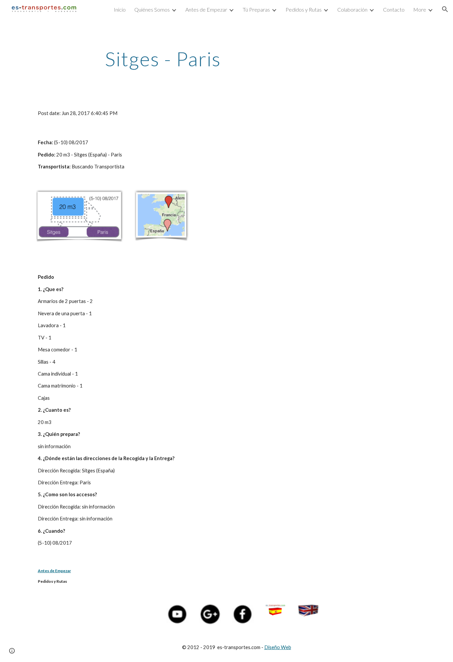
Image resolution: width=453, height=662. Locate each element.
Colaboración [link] (352, 9)
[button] (445, 9)
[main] (163, 58)
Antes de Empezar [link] (206, 9)
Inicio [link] (120, 9)
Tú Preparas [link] (256, 9)
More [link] (419, 9)
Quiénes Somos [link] (152, 9)
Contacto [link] (394, 9)
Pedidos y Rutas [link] (304, 9)
